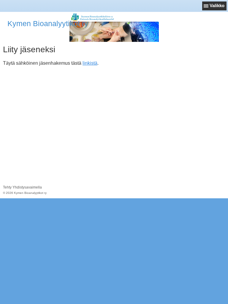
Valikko (217, 5)
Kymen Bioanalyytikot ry (47, 23)
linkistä (90, 63)
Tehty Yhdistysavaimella (22, 187)
